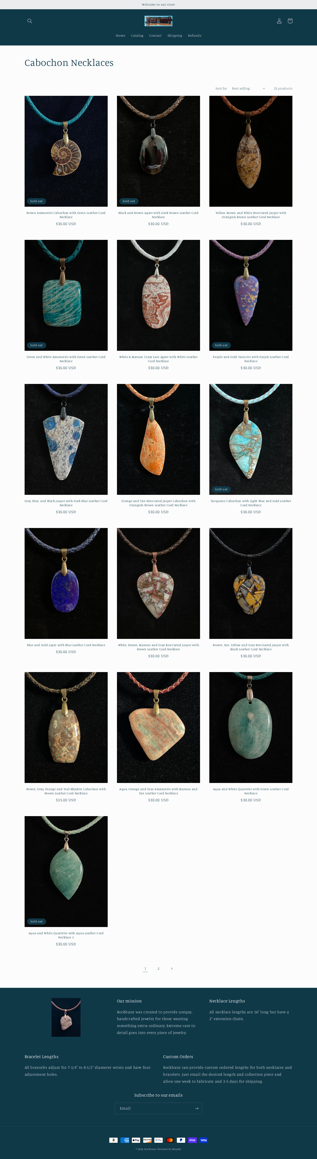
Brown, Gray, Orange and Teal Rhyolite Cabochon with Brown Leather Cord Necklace (66, 791)
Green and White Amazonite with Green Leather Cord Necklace (66, 359)
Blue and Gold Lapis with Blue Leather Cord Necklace (66, 645)
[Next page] (171, 968)
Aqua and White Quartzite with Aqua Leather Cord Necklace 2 (66, 935)
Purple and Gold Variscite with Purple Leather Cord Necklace (251, 359)
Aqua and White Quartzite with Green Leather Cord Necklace (251, 791)
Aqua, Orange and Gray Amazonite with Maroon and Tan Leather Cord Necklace (158, 791)
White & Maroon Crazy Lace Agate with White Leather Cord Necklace (158, 359)
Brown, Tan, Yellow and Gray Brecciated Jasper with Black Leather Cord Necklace (251, 647)
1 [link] (145, 968)
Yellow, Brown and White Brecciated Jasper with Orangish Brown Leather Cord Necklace (251, 215)
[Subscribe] (196, 1108)
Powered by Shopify (169, 1149)
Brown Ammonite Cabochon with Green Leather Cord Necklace (66, 215)
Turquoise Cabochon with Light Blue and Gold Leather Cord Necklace (251, 503)
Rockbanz (150, 1149)
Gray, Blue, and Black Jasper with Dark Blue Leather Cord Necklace (66, 503)
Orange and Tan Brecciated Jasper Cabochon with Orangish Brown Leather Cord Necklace (158, 503)
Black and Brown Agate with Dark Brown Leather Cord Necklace (158, 215)
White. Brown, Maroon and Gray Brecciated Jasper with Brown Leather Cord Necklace (158, 647)
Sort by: (221, 88)
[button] (30, 21)
